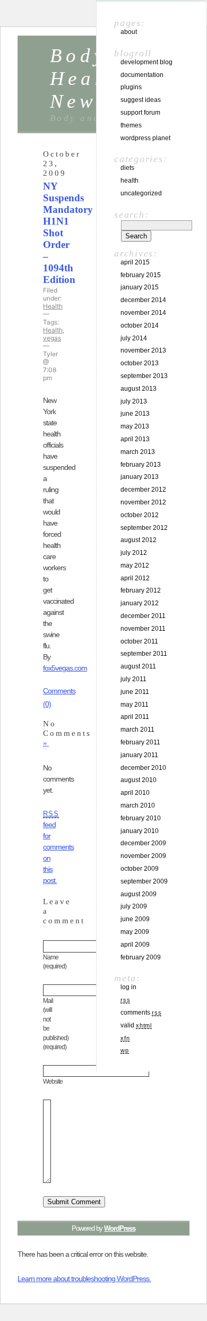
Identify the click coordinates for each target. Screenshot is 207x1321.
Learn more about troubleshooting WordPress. (84, 1278)
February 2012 (140, 590)
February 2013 (140, 464)
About (128, 32)
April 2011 (134, 716)
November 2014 (143, 312)
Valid (136, 1025)
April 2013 (135, 439)
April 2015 (135, 262)
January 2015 (139, 287)
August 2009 (138, 894)
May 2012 (134, 565)
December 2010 (143, 767)
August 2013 (138, 388)
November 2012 (143, 502)
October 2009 (139, 868)
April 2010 (135, 792)
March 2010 (137, 805)
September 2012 (144, 527)
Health (53, 306)
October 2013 (139, 363)
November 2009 (143, 856)
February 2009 (140, 957)
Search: (131, 214)
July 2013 (133, 401)
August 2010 (138, 780)
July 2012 (133, 552)
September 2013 (144, 376)
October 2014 (139, 325)
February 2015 (140, 275)
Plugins (131, 87)
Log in (128, 987)
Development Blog (146, 62)
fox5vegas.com (65, 668)
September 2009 (144, 881)
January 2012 (139, 603)
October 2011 (139, 641)
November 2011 (143, 628)
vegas (52, 338)
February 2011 (140, 742)
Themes (131, 125)
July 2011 (133, 679)
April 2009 (135, 944)
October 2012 (139, 515)
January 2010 (139, 831)
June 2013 (135, 413)
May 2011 (134, 704)
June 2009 (135, 919)
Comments (140, 1012)
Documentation (141, 75)
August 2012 (138, 540)
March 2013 (137, 452)
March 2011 (137, 729)
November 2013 (143, 350)
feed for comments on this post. (58, 847)
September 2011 (143, 653)
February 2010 (140, 818)
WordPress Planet (145, 138)
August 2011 (138, 666)
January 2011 (139, 755)
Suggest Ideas (140, 100)
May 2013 (134, 426)
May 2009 (134, 932)
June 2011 (134, 692)
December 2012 (143, 489)
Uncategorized (141, 193)
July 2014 (133, 338)
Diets (127, 167)
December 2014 (143, 300)
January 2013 (139, 477)
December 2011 (143, 616)
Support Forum (140, 112)
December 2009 (143, 843)
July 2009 (133, 906)
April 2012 (135, 578)
